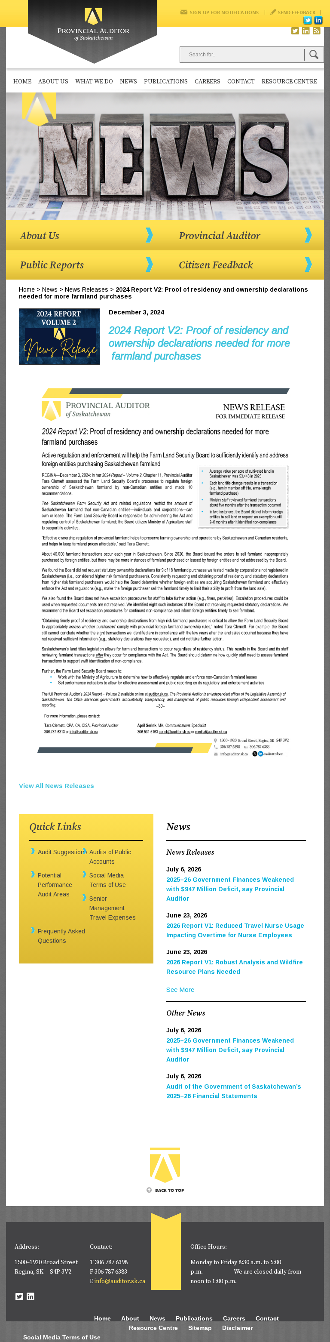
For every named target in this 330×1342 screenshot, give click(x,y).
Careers (207, 82)
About (130, 1318)
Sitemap (200, 1327)
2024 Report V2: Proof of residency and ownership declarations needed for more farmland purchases (199, 343)
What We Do (94, 82)
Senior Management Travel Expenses (112, 908)
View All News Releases (56, 785)
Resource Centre (289, 82)
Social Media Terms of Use (62, 1337)
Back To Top (169, 1190)
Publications (166, 82)
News (128, 82)
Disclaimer (237, 1327)
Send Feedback (296, 12)
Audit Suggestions (63, 852)
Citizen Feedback (216, 265)
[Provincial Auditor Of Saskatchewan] (92, 32)
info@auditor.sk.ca (120, 1281)
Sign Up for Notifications (224, 12)
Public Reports (51, 265)
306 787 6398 (111, 1262)
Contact (241, 82)
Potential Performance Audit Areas (55, 885)
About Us (53, 82)
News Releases (86, 289)
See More (180, 989)
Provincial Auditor (219, 236)
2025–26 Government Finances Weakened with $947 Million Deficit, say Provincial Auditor (230, 889)
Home (22, 82)
